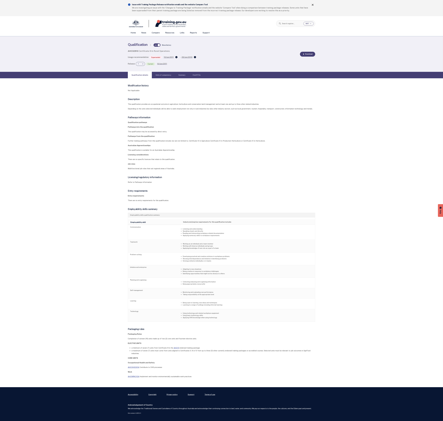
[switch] (157, 45)
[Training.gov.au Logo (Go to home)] (167, 23)
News (143, 33)
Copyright (152, 394)
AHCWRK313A (133, 376)
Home (133, 33)
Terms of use (210, 394)
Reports (193, 33)
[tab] (140, 75)
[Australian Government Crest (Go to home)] (138, 23)
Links (182, 33)
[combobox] (292, 23)
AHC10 (176, 348)
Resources (169, 33)
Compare (156, 33)
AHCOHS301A (133, 367)
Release (131, 64)
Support (206, 33)
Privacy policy (172, 394)
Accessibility (133, 394)
